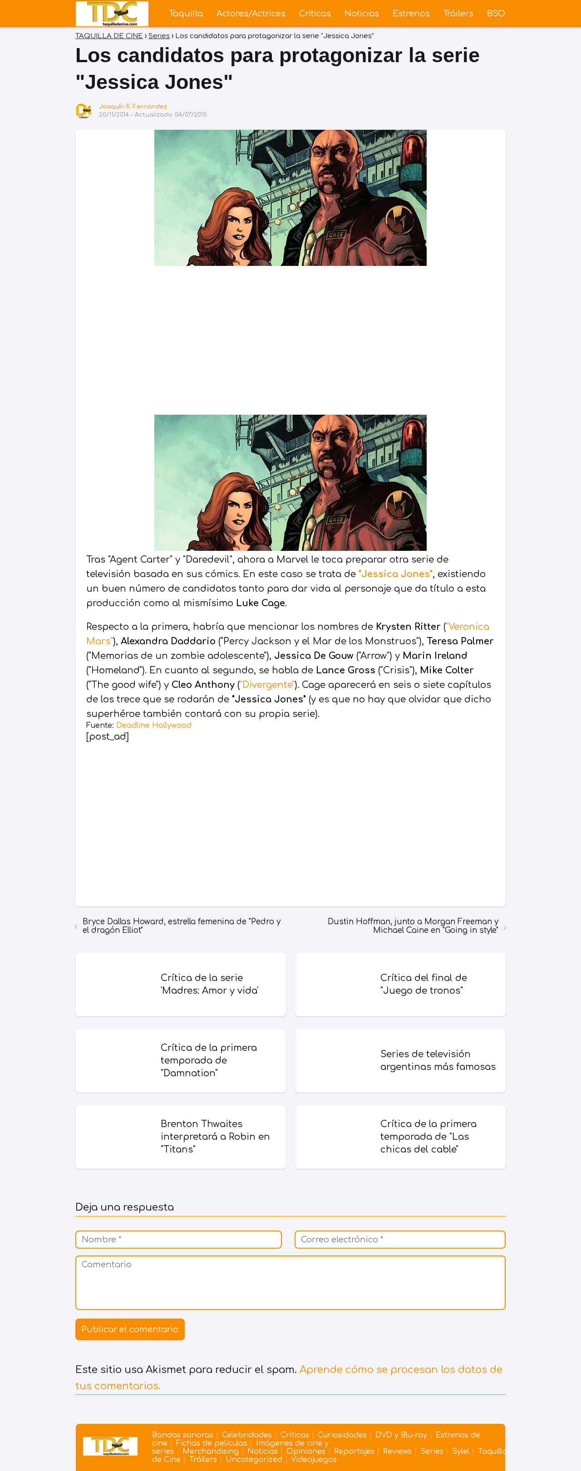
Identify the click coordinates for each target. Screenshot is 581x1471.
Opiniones (305, 1451)
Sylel (460, 1451)
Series (431, 1451)
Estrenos (411, 13)
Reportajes (354, 1451)
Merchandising (210, 1451)
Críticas (315, 13)
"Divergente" (267, 685)
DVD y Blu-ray (401, 1435)
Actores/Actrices (251, 13)
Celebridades (247, 1435)
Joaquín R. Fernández (133, 106)
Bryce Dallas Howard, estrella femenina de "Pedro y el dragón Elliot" (182, 926)
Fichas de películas (211, 1443)
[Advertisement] (290, 342)
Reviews (397, 1451)
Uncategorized (254, 1460)
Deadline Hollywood (154, 725)
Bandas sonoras (182, 1435)
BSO (496, 13)
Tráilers (458, 13)
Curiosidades (342, 1435)
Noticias (362, 13)
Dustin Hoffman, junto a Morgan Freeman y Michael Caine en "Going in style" (413, 926)
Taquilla (186, 13)
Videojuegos (314, 1460)
